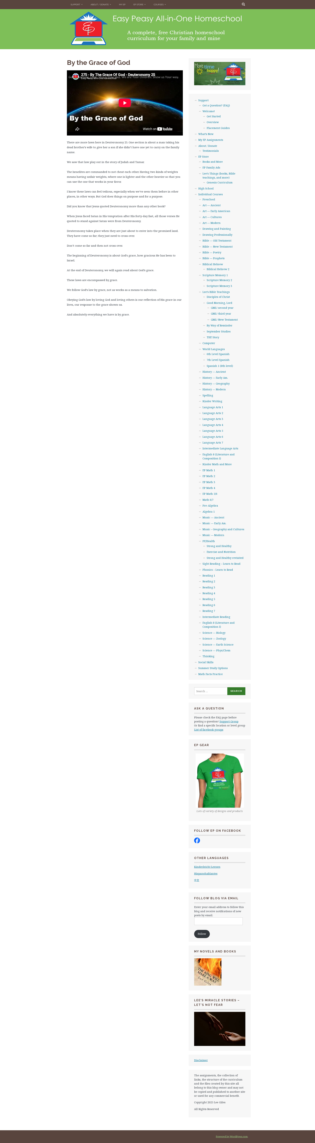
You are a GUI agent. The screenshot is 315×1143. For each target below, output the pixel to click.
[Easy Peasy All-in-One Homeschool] (197, 842)
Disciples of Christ (218, 297)
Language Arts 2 (213, 413)
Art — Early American (216, 211)
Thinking (208, 656)
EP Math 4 (209, 488)
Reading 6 (209, 605)
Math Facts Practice (210, 674)
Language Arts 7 (213, 442)
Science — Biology (214, 632)
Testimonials (211, 150)
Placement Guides (218, 128)
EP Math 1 (209, 470)
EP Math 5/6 (210, 493)
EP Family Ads (211, 167)
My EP (122, 4)
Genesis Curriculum (220, 182)
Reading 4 (209, 593)
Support (75, 4)
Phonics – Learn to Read (218, 569)
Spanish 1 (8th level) (220, 366)
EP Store (138, 4)
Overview (213, 122)
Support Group (228, 721)
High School (206, 188)
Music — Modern (213, 535)
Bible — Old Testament (217, 240)
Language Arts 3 (213, 419)
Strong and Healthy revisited (225, 558)
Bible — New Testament (218, 246)
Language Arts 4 (213, 425)
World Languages (214, 349)
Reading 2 (209, 581)
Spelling (208, 395)
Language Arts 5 (213, 430)
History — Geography (216, 383)
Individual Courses (210, 194)
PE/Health (209, 541)
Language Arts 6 (213, 436)
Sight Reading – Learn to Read (221, 563)
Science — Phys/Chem (216, 650)
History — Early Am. (215, 377)
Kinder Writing (212, 401)
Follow (202, 934)
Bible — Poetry (212, 252)
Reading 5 (209, 599)
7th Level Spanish (218, 360)
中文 (196, 880)
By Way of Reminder (219, 325)
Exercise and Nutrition (221, 552)
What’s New (205, 134)
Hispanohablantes (205, 873)
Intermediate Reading (216, 617)
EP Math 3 (209, 482)
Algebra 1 (209, 511)
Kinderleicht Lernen (207, 866)
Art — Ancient (212, 205)
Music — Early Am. (214, 523)
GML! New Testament (224, 319)
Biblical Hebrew (213, 264)
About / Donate (100, 4)
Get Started (214, 116)
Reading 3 (209, 587)
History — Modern (214, 389)
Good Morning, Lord (219, 303)
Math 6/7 (208, 499)
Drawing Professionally (217, 234)
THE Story (213, 337)
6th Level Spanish (218, 354)
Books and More (213, 161)
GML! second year (222, 307)
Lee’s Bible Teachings (216, 292)
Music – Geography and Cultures (223, 529)
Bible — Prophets (214, 258)
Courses (159, 4)
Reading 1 (209, 575)
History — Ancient (214, 371)
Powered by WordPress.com (232, 1136)
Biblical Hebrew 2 (218, 269)
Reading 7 (209, 611)
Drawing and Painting (217, 228)
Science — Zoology (214, 638)
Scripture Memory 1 (215, 275)
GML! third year (221, 313)
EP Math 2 (209, 476)
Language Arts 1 (213, 407)
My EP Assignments (210, 140)
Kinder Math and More (217, 464)
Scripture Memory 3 (219, 286)
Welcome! (209, 111)
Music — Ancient (213, 517)
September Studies (219, 331)
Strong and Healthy (219, 546)
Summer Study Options (213, 668)
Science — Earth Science (218, 644)
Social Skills (205, 662)
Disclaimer (201, 1060)
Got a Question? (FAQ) (216, 105)
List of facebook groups (208, 729)
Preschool (209, 199)
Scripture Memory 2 (219, 280)
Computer (209, 343)
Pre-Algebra (210, 505)
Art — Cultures (212, 217)
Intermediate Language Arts (220, 448)
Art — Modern (212, 223)
